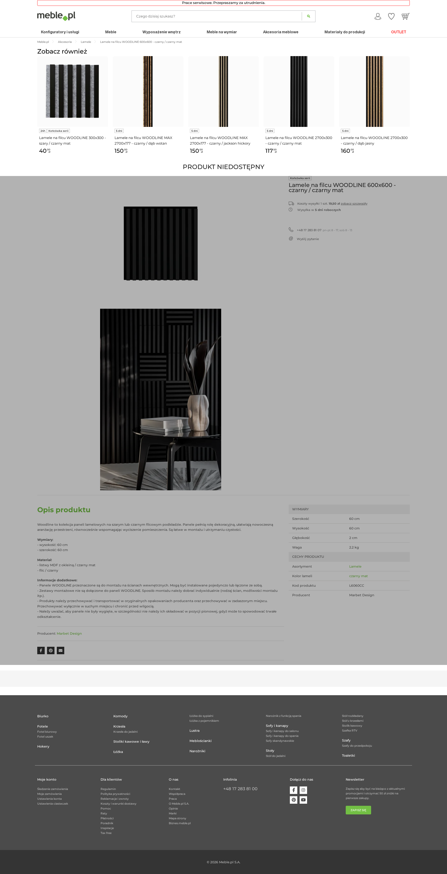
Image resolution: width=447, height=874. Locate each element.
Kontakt (174, 789)
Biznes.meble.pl (180, 823)
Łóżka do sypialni (201, 716)
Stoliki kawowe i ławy (131, 741)
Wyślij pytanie (308, 239)
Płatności (107, 818)
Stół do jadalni (275, 756)
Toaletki (348, 755)
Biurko (42, 716)
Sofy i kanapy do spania (282, 736)
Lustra (195, 730)
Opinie (173, 808)
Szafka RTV (349, 730)
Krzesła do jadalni (125, 731)
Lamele (355, 566)
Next (411, 110)
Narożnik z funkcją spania (283, 716)
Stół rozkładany (352, 716)
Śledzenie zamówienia (52, 789)
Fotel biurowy (47, 731)
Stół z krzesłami (352, 720)
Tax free (106, 833)
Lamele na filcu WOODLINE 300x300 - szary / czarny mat (72, 141)
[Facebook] (293, 790)
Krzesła (119, 726)
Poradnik (107, 823)
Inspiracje (107, 828)
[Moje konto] (378, 16)
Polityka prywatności (115, 794)
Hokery (43, 746)
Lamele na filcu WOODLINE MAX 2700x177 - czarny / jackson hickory (220, 141)
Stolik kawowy (352, 725)
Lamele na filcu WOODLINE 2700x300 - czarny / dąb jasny (374, 141)
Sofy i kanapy (277, 726)
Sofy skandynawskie (280, 740)
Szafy (346, 740)
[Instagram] (303, 790)
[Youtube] (303, 800)
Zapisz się (358, 810)
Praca (173, 798)
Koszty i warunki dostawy (118, 803)
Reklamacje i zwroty (115, 798)
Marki (172, 813)
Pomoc (106, 808)
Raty (104, 813)
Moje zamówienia (49, 794)
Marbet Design (69, 633)
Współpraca (177, 794)
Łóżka (118, 752)
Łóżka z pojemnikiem (204, 720)
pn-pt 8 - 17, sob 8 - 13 (324, 230)
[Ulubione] (391, 16)
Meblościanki (201, 741)
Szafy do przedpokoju (357, 745)
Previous (36, 110)
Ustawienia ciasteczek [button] (52, 803)
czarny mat (358, 576)
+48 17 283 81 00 (240, 788)
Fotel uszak (45, 736)
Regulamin (108, 789)
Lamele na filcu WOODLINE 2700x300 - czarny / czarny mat (298, 141)
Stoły (270, 751)
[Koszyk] (406, 16)
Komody (120, 716)
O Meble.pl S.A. (179, 803)
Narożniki (197, 751)
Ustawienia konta (49, 798)
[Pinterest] (293, 800)
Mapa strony (177, 818)
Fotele (42, 726)
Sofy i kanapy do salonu (282, 731)
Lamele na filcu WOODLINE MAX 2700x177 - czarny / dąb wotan (143, 141)
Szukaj (308, 16)
